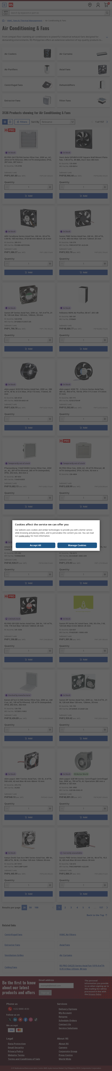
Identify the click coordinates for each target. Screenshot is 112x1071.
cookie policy (24, 536)
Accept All (35, 545)
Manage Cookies (77, 545)
